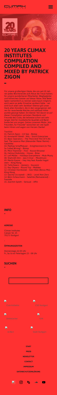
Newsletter (28, 356)
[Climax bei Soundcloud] (36, 383)
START (28, 346)
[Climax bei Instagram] (21, 383)
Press (28, 351)
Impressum (28, 367)
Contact (28, 361)
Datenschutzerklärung (28, 372)
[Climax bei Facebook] (13, 383)
